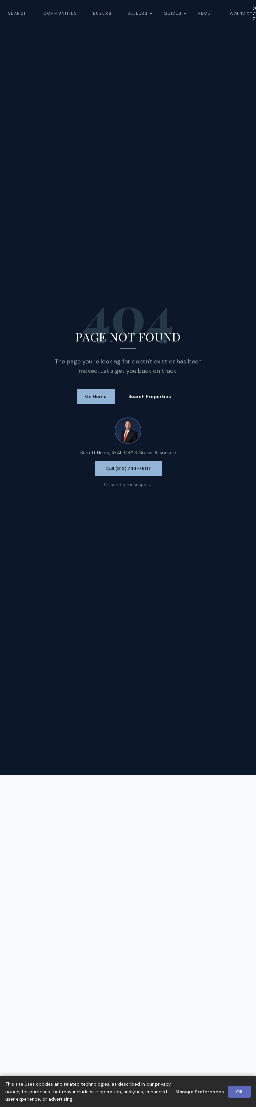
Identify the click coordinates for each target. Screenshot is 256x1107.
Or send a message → (128, 484)
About (206, 13)
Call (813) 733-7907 (128, 468)
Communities (60, 13)
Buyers (102, 13)
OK (239, 1092)
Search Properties (149, 396)
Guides (173, 13)
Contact (241, 13)
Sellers (137, 13)
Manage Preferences (199, 1092)
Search (17, 13)
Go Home (96, 396)
